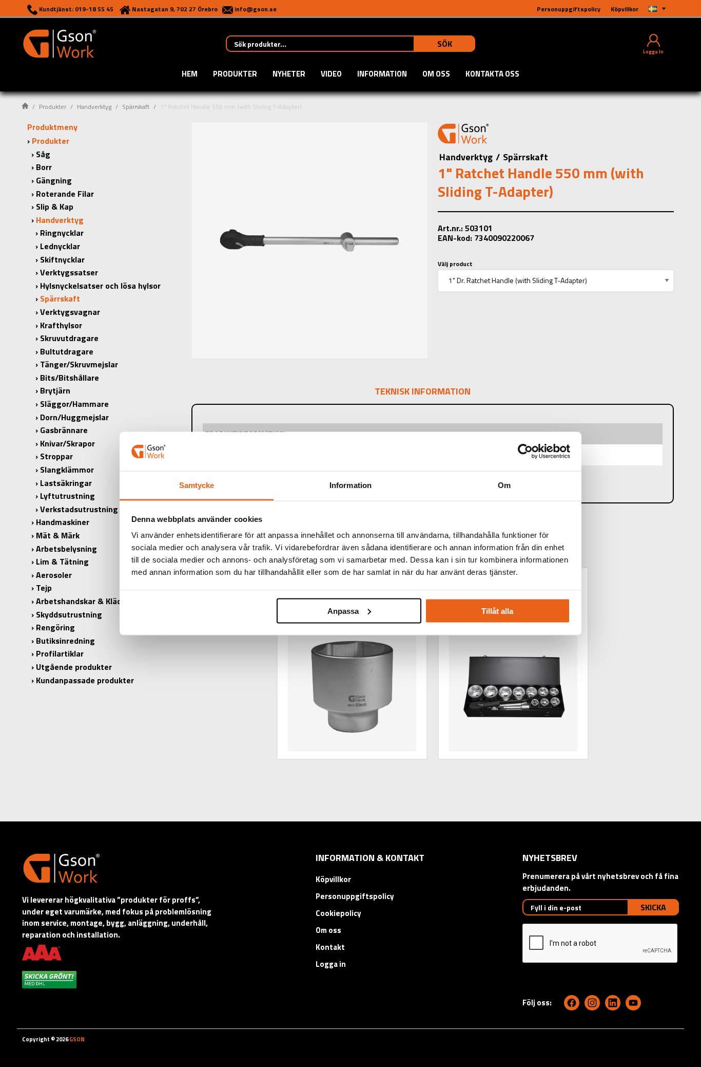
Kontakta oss (492, 74)
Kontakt (330, 947)
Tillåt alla (497, 610)
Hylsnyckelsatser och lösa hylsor (100, 285)
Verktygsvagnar (70, 312)
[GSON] (59, 42)
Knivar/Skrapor (67, 443)
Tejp (44, 588)
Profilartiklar (60, 653)
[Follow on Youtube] (633, 1003)
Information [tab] (350, 485)
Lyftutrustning (67, 496)
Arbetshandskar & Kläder (82, 601)
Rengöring (55, 627)
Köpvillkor (333, 879)
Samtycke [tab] (197, 485)
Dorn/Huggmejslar (74, 417)
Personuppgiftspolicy (355, 896)
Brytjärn (55, 390)
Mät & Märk (58, 535)
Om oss (436, 74)
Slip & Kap (54, 206)
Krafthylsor (61, 325)
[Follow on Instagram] (592, 1003)
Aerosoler (54, 575)
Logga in (331, 964)
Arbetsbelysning (66, 548)
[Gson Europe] (463, 135)
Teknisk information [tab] (423, 391)
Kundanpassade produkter (85, 680)
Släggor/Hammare (74, 404)
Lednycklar (60, 246)
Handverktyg (94, 106)
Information (382, 74)
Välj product (455, 264)
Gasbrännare (64, 430)
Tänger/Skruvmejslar (79, 364)
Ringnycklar (62, 233)
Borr (44, 167)
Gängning (54, 180)
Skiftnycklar (62, 259)
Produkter (235, 74)
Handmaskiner (62, 522)
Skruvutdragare (69, 338)
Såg (43, 154)
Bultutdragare (66, 351)
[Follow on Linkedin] (612, 1003)
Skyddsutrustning (69, 614)
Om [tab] (504, 485)
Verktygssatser (69, 272)
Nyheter (288, 74)
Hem (190, 74)
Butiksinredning (65, 640)
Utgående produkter (74, 667)
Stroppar (56, 456)
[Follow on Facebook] (571, 1003)
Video (331, 74)
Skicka (653, 907)
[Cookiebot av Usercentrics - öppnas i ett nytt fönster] (525, 451)
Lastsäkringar (66, 483)
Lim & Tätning (62, 561)
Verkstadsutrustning (79, 509)
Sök (444, 44)
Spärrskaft (135, 106)
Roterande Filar (65, 194)
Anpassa (343, 610)
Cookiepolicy (338, 913)
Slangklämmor (67, 469)
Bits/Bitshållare (69, 377)
